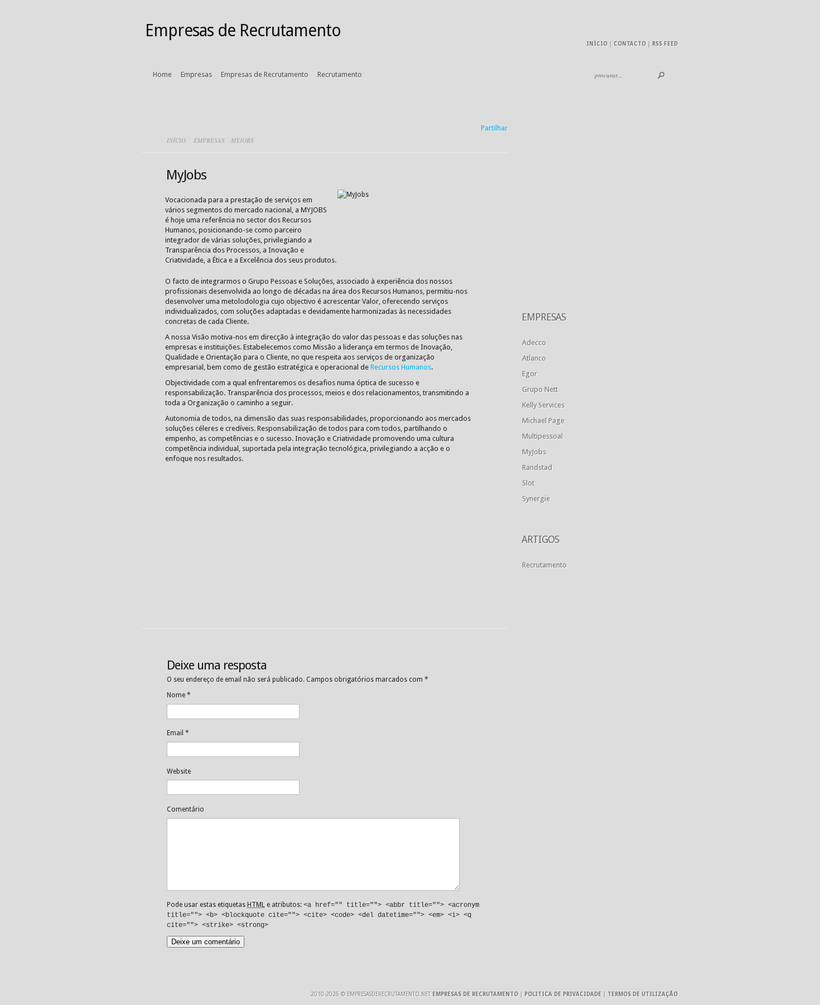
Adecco (534, 342)
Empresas (196, 74)
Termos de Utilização (642, 994)
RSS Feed (665, 44)
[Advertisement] (248, 539)
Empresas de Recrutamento (264, 74)
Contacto (630, 44)
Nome (179, 695)
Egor (529, 374)
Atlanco (534, 358)
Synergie (536, 498)
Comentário (185, 809)
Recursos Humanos (400, 367)
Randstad (537, 467)
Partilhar (494, 128)
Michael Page (543, 420)
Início (596, 44)
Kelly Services (543, 405)
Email (178, 733)
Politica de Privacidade (562, 994)
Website (179, 771)
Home (162, 74)
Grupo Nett (540, 389)
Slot (528, 483)
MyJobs (534, 452)
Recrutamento (339, 74)
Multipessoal (542, 436)
